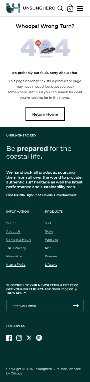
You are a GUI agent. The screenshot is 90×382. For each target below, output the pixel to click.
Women (51, 256)
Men (48, 248)
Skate (49, 231)
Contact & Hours (18, 240)
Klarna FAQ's (16, 264)
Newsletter (14, 256)
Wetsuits (51, 240)
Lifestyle (51, 264)
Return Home (45, 114)
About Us (13, 231)
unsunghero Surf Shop (50, 369)
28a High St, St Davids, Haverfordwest (47, 195)
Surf (48, 223)
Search (11, 223)
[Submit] (76, 305)
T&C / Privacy (16, 248)
